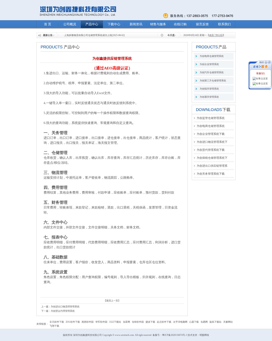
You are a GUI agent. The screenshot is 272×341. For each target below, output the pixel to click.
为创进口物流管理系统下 (212, 141)
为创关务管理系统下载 (211, 173)
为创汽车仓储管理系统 (212, 72)
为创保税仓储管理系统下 (212, 157)
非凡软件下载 (57, 322)
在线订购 (180, 24)
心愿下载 (194, 322)
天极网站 (228, 322)
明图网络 (204, 335)
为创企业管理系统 (209, 64)
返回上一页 (112, 300)
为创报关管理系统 (209, 88)
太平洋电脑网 (180, 322)
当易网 (204, 322)
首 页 (47, 24)
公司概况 (69, 24)
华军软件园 (101, 322)
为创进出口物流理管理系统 (65, 306)
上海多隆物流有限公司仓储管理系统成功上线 (88, 35)
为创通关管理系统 (209, 96)
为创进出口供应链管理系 (212, 165)
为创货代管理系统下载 (211, 149)
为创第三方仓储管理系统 (213, 80)
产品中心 (91, 24)
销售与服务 (158, 24)
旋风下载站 (215, 322)
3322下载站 (115, 322)
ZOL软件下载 (73, 322)
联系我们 (224, 24)
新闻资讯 (136, 24)
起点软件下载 (164, 322)
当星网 (126, 322)
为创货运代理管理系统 (63, 311)
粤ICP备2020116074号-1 (174, 335)
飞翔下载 (54, 325)
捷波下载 (150, 322)
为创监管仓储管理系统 (211, 118)
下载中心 (114, 24)
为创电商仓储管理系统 (212, 56)
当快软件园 (138, 322)
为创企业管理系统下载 (211, 134)
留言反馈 (202, 24)
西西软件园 (88, 322)
